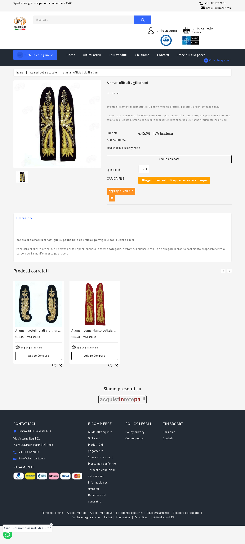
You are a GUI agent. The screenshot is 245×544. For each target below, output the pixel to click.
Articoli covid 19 (163, 517)
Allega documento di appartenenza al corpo (174, 180)
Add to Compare (169, 159)
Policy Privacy (135, 432)
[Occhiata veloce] (60, 365)
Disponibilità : (117, 140)
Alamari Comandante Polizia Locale (94, 330)
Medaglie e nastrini (130, 512)
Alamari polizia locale (43, 72)
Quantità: (114, 170)
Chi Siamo (142, 55)
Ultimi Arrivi (92, 55)
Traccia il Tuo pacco (191, 55)
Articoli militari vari (102, 512)
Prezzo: (112, 133)
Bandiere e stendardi (186, 512)
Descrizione (24, 218)
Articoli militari (76, 512)
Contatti (163, 55)
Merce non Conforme (102, 463)
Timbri (108, 517)
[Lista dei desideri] (54, 365)
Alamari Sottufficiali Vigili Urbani (38, 330)
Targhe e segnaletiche (85, 517)
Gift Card (94, 438)
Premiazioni (123, 517)
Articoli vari (142, 517)
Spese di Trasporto (101, 457)
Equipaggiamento (158, 512)
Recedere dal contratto (97, 498)
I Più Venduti (118, 55)
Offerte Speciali (220, 60)
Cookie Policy (134, 438)
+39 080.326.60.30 (29, 452)
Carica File (115, 178)
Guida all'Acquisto (100, 432)
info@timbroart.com (31, 458)
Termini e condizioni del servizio (101, 473)
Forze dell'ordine (52, 512)
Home (70, 55)
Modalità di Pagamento (96, 448)
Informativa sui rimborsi (98, 485)
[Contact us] (7, 534)
